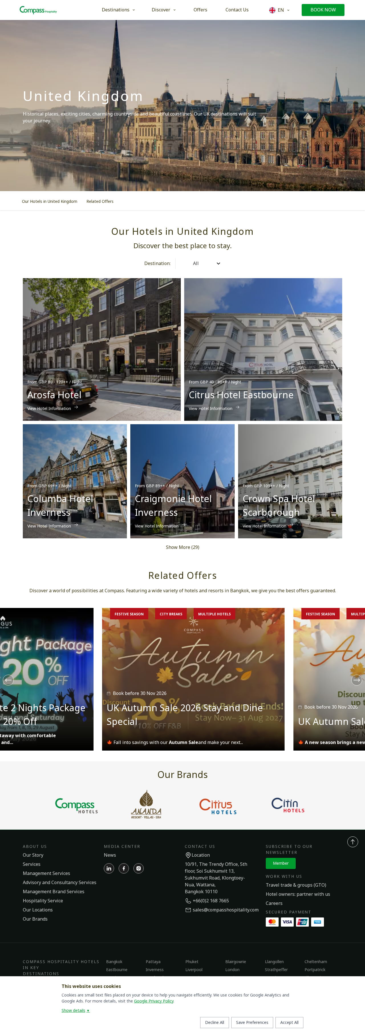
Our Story (33, 855)
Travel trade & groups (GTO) (296, 885)
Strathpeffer (276, 970)
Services (31, 864)
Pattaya (153, 962)
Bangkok (114, 962)
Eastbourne (116, 970)
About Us (35, 847)
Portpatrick (315, 970)
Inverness (155, 970)
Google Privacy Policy (153, 1001)
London (232, 970)
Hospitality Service (43, 900)
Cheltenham (316, 962)
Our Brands (35, 919)
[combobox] (180, 263)
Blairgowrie (235, 962)
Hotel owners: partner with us (298, 894)
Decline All (214, 1023)
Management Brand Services (53, 891)
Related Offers (99, 202)
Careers (274, 903)
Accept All (289, 1023)
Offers (200, 10)
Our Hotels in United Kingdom (49, 202)
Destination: (157, 263)
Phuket (191, 962)
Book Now (323, 10)
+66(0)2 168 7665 (211, 900)
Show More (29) (182, 547)
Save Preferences (252, 1023)
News (110, 855)
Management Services (46, 873)
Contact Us (237, 10)
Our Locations (38, 910)
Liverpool (193, 970)
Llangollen (274, 962)
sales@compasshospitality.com (226, 910)
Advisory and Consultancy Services (59, 882)
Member (281, 863)
